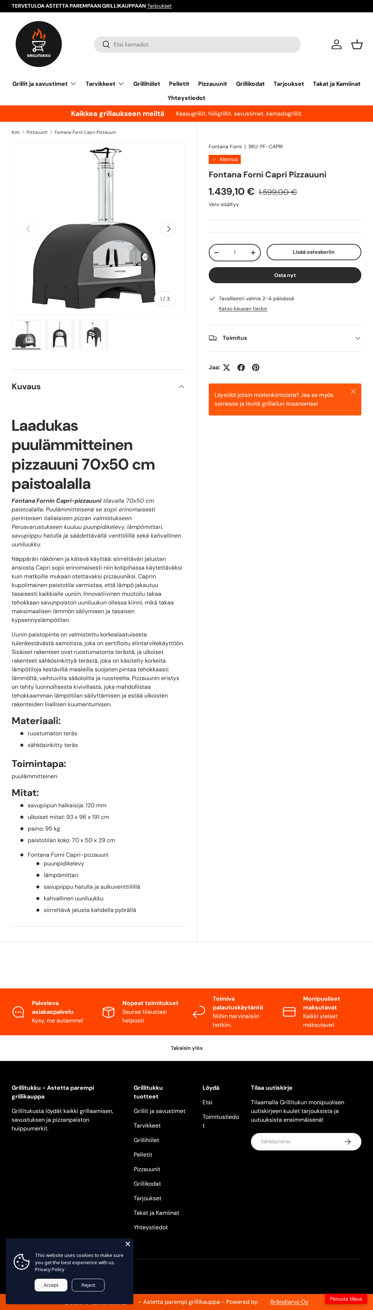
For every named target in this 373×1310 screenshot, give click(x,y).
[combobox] (197, 44)
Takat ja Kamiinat (337, 84)
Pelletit (179, 84)
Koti (16, 132)
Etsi (207, 1102)
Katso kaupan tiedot (243, 308)
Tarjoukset (159, 6)
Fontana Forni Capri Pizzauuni (85, 132)
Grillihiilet (146, 84)
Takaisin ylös (187, 1048)
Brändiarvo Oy (289, 1302)
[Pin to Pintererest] (255, 367)
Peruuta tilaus (346, 1298)
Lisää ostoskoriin (314, 252)
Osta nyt (285, 275)
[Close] (127, 1243)
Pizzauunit (212, 84)
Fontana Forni (225, 146)
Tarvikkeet (147, 1125)
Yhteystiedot (186, 98)
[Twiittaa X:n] (226, 367)
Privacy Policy (49, 1269)
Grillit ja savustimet (159, 1111)
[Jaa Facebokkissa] (241, 367)
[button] (357, 44)
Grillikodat (250, 84)
